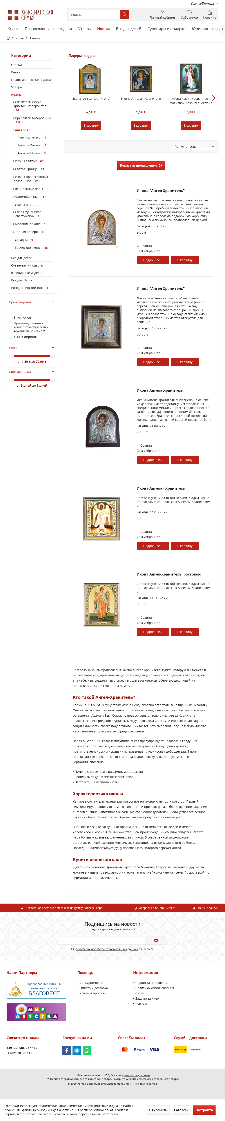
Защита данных (147, 998)
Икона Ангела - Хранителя (141, 98)
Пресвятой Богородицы (32, 120)
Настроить (204, 1110)
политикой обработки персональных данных (107, 949)
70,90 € (41, 361)
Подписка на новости (151, 983)
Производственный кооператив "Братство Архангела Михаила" (31, 327)
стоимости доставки (136, 1075)
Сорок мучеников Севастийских (27, 214)
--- (15, 312)
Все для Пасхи (22, 280)
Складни (23, 240)
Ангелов (21, 130)
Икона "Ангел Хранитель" (91, 98)
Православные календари (31, 80)
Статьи (16, 65)
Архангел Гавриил (31, 145)
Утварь (16, 87)
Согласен (181, 1110)
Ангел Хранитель (31, 137)
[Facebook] (66, 1050)
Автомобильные (30, 197)
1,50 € (26, 361)
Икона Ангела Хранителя (160, 390)
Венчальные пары (31, 189)
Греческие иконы (31, 247)
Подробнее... (153, 260)
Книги (15, 72)
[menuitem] (202, 3)
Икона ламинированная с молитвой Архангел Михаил (191, 100)
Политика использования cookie (154, 990)
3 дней (26, 385)
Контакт (141, 1003)
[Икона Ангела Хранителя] (101, 427)
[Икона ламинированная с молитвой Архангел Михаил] (191, 79)
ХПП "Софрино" (25, 337)
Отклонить (158, 1110)
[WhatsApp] (87, 1050)
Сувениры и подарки (27, 265)
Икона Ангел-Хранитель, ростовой (169, 574)
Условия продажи (93, 993)
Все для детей (21, 258)
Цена (13, 348)
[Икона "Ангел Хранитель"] (91, 79)
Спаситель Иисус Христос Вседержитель (30, 106)
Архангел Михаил (31, 153)
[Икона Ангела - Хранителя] (141, 79)
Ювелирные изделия (27, 273)
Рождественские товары (29, 288)
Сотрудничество (92, 983)
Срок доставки (20, 372)
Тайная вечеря (28, 232)
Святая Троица (29, 169)
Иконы (16, 94)
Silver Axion (22, 317)
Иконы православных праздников (30, 179)
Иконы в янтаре (26, 205)
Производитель (21, 302)
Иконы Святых (29, 161)
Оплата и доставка (94, 988)
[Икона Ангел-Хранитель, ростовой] (101, 605)
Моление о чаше (30, 224)
